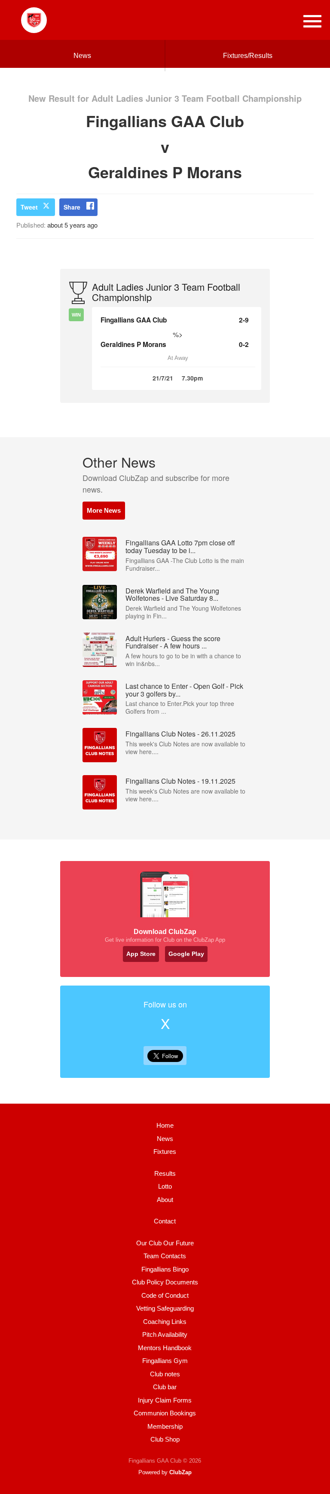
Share (72, 207)
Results (165, 1173)
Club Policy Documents (165, 1282)
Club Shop (165, 1439)
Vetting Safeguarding (165, 1308)
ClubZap (180, 1472)
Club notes (165, 1374)
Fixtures (164, 1151)
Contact (165, 1221)
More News (104, 510)
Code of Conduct (165, 1295)
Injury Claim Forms (165, 1400)
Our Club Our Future (165, 1243)
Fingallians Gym (165, 1360)
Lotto (165, 1186)
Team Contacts (165, 1256)
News (82, 55)
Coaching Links (164, 1321)
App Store (141, 953)
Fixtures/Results (247, 55)
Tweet (29, 207)
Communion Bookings (165, 1413)
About (165, 1199)
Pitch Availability (164, 1334)
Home (165, 1125)
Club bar (165, 1387)
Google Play (186, 953)
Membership (165, 1426)
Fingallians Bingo (165, 1269)
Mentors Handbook (165, 1347)
